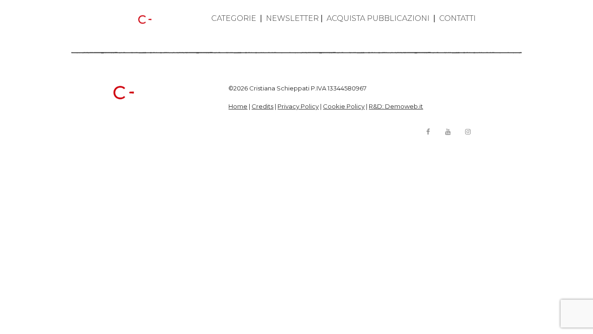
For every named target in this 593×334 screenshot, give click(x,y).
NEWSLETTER (292, 18)
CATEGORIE (233, 18)
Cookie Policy (344, 106)
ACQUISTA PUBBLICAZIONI (378, 18)
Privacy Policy (298, 106)
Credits (262, 106)
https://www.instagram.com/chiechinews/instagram (468, 131)
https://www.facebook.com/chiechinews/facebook (428, 131)
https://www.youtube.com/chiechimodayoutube (448, 131)
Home (237, 106)
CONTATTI (457, 18)
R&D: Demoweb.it (396, 106)
